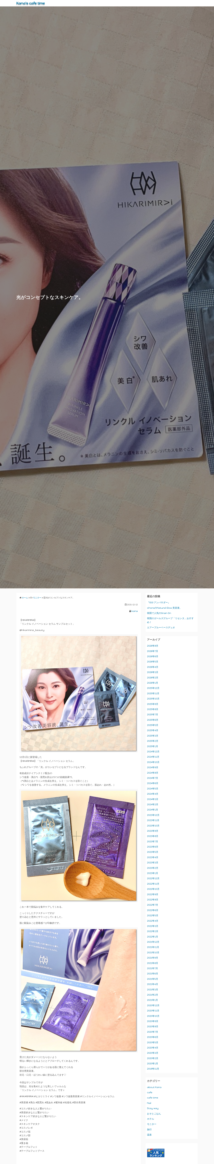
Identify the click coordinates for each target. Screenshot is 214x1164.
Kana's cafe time (30, 3)
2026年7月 (152, 651)
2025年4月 (152, 730)
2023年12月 (153, 815)
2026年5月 (152, 661)
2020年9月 (152, 1021)
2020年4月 (152, 1047)
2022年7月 (152, 904)
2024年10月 (153, 762)
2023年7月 (152, 841)
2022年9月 (152, 894)
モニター (151, 1124)
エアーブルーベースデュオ (161, 627)
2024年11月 (153, 756)
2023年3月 (152, 862)
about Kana (154, 1087)
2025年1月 (152, 746)
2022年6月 (152, 910)
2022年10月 (153, 889)
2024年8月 (152, 772)
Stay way (153, 1108)
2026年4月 (152, 667)
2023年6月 (152, 846)
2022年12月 (153, 878)
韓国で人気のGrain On (159, 613)
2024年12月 (153, 751)
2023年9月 (152, 831)
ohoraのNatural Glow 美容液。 (164, 607)
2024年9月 (152, 767)
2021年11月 (153, 947)
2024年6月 (152, 783)
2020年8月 (152, 1026)
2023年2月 (152, 868)
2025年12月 (153, 688)
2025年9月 (152, 704)
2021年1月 (152, 1000)
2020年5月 (152, 1042)
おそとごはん (154, 1113)
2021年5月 (152, 979)
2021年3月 (152, 989)
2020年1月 (152, 1063)
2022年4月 (152, 920)
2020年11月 (153, 1010)
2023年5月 (152, 852)
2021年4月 (152, 984)
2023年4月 (152, 857)
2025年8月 (152, 709)
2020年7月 (152, 1031)
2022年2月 (152, 931)
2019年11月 (153, 1068)
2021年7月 (152, 968)
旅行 (149, 1129)
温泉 (149, 1134)
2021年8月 (152, 963)
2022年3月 (152, 926)
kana (134, 611)
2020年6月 (152, 1037)
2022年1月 (152, 936)
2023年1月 (152, 873)
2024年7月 (152, 778)
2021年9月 (152, 957)
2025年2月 (152, 741)
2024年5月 (152, 788)
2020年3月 (152, 1053)
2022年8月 (152, 899)
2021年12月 (153, 942)
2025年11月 (153, 693)
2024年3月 (152, 799)
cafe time (152, 1097)
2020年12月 (153, 1005)
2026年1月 (152, 682)
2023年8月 (152, 836)
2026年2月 (152, 677)
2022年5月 (152, 915)
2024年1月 (152, 809)
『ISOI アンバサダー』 (158, 602)
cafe (149, 1092)
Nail (149, 1103)
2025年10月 (153, 698)
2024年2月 (152, 804)
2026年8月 (152, 645)
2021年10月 (153, 952)
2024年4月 (152, 793)
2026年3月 (152, 672)
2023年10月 (153, 825)
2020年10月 (153, 1016)
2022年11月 (153, 883)
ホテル (150, 1119)
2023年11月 (153, 820)
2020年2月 (152, 1058)
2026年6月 (152, 656)
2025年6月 (152, 720)
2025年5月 (152, 725)
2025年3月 (152, 735)
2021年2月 (152, 994)
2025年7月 (152, 714)
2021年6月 (152, 973)
